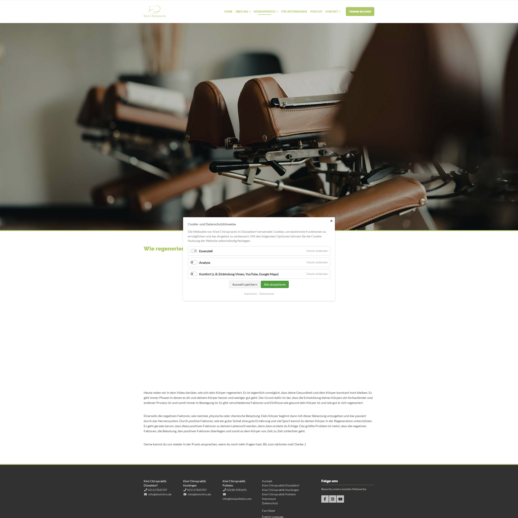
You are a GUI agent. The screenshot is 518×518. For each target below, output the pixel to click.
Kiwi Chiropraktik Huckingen (280, 490)
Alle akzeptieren (275, 284)
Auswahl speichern (244, 284)
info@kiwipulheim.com (237, 498)
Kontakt (267, 481)
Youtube (340, 499)
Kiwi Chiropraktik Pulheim (279, 494)
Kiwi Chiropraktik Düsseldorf (280, 485)
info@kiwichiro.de (159, 494)
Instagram (332, 499)
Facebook (325, 499)
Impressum (269, 498)
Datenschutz (270, 503)
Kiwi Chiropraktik (155, 11)
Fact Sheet (268, 510)
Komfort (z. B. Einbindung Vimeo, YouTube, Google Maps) (239, 274)
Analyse (204, 262)
